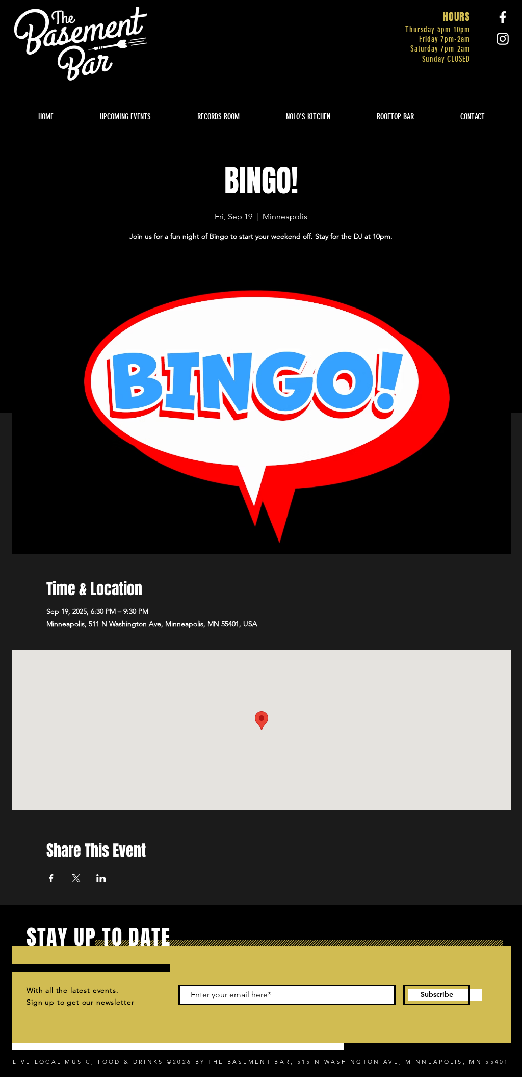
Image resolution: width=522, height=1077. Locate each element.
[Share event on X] (76, 878)
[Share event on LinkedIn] (101, 878)
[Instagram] (502, 39)
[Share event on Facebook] (51, 878)
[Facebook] (502, 17)
